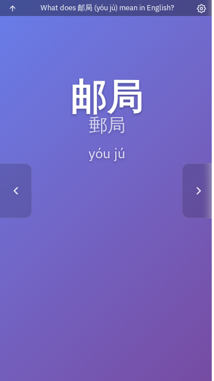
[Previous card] (16, 190)
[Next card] (198, 190)
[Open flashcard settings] (201, 8)
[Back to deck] (12, 8)
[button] (107, 190)
